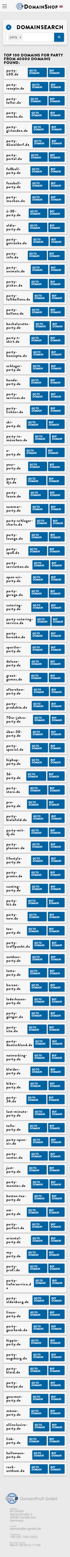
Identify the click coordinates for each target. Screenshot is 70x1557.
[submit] (59, 37)
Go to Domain (34, 72)
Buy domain (54, 72)
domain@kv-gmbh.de (25, 1528)
